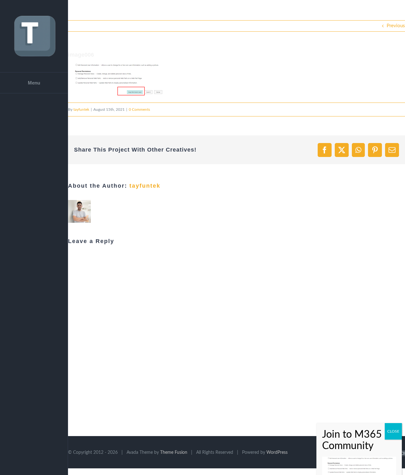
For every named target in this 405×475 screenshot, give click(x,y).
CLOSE (393, 336)
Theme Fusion (173, 452)
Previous (396, 25)
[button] (115, 79)
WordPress (277, 452)
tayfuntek (81, 109)
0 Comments (139, 109)
